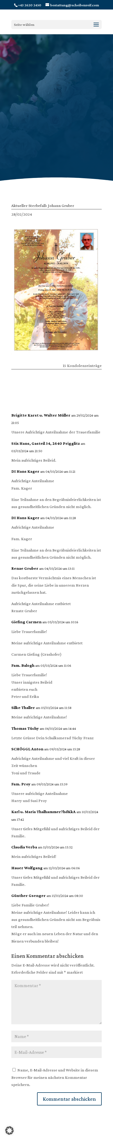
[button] (9, 1130)
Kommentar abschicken (69, 1099)
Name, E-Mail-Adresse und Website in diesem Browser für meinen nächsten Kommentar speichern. (54, 1077)
